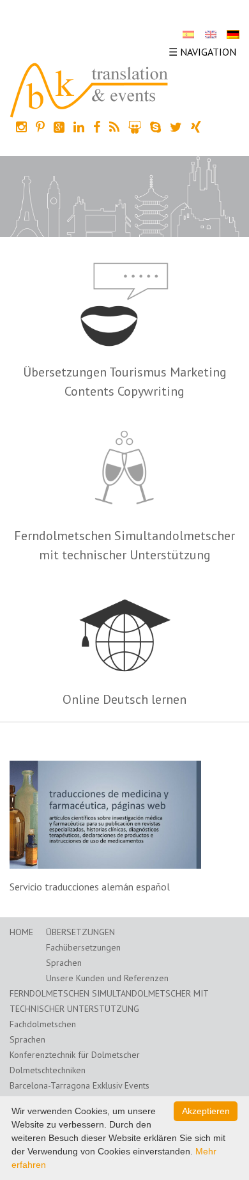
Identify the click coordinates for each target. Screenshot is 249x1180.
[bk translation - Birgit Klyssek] (89, 88)
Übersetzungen (80, 932)
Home (21, 932)
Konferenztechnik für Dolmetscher (75, 1054)
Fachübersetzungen (83, 947)
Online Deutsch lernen (124, 699)
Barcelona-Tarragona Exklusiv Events (79, 1085)
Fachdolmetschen (43, 1024)
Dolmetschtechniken (48, 1070)
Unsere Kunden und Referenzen (107, 978)
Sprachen (64, 962)
